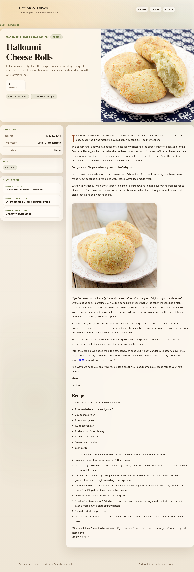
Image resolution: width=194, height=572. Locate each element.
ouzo (81, 359)
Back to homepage (9, 24)
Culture (155, 9)
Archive (169, 9)
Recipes (142, 9)
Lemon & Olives (33, 8)
